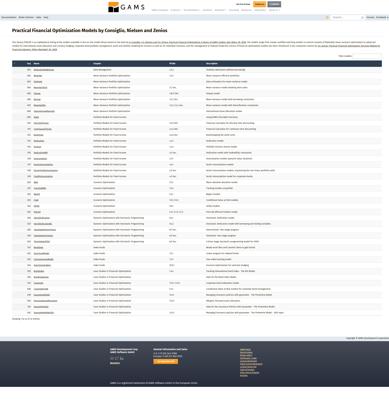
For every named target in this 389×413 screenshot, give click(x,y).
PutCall (37, 212)
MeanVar (38, 75)
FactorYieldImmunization (46, 170)
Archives (244, 375)
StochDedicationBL (43, 224)
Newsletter (115, 363)
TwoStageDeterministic (45, 229)
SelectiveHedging (42, 265)
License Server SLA (248, 367)
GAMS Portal (245, 349)
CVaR (36, 200)
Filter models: (345, 56)
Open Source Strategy (249, 372)
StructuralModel (41, 253)
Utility (37, 206)
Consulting (234, 10)
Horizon (37, 147)
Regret (37, 194)
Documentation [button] (191, 10)
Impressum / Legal (248, 358)
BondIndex (39, 271)
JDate (36, 117)
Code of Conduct (247, 369)
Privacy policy (246, 355)
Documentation (9, 17)
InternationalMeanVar (44, 111)
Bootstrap (38, 135)
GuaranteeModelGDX (44, 312)
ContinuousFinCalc (43, 129)
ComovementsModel (43, 259)
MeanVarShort (40, 87)
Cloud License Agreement (251, 364)
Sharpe (37, 93)
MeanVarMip (40, 105)
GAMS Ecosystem (160, 10)
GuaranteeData (41, 306)
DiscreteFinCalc (41, 123)
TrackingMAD (40, 188)
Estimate (38, 81)
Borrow (37, 99)
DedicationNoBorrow (44, 70)
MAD (36, 182)
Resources (246, 10)
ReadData (38, 247)
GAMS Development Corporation (373, 338)
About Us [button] (273, 10)
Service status (246, 352)
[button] (14, 63)
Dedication (39, 141)
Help (46, 17)
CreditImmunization (43, 176)
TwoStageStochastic (43, 235)
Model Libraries (26, 17)
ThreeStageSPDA (42, 241)
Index (38, 17)
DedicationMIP (41, 152)
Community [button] (259, 10)
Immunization (40, 158)
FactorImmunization (43, 164)
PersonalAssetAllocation (45, 301)
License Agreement (248, 361)
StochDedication (42, 218)
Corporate (38, 283)
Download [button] (219, 10)
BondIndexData (41, 277)
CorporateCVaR (41, 289)
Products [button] (175, 10)
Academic (207, 10)
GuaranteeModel (42, 295)
